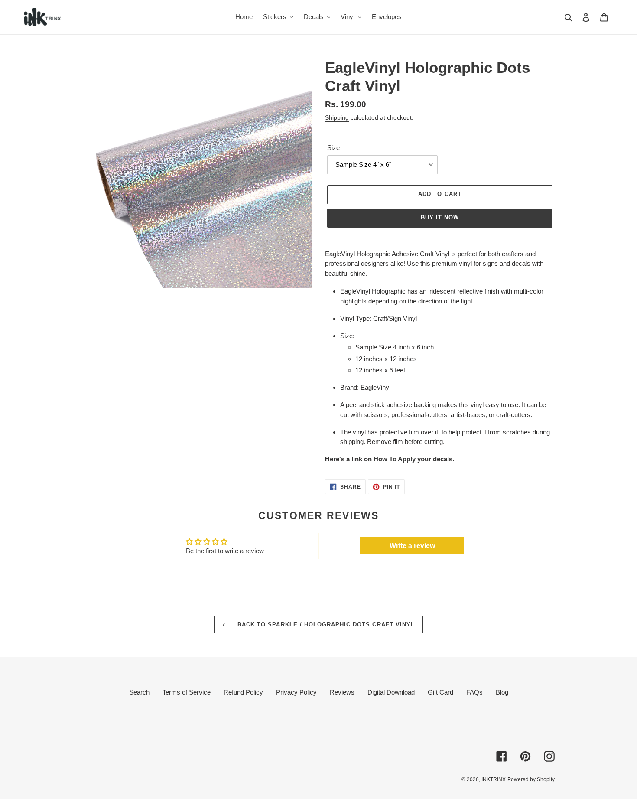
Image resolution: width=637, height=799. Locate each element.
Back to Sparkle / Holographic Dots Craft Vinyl (325, 624)
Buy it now (440, 217)
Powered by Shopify (531, 779)
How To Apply (395, 459)
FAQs (474, 692)
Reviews (342, 692)
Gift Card (440, 692)
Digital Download (391, 692)
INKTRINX (493, 779)
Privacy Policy (296, 692)
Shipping (337, 117)
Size (333, 147)
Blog (502, 692)
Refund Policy (243, 692)
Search (139, 692)
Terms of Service (186, 692)
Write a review (412, 545)
